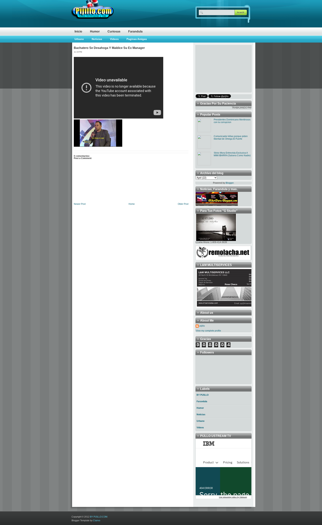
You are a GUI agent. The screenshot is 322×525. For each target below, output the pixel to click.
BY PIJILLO (203, 395)
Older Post (183, 204)
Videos (114, 39)
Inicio (78, 31)
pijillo (202, 326)
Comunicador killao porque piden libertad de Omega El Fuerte (231, 137)
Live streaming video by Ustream (233, 497)
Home (132, 204)
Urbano (79, 39)
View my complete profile (208, 330)
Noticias (97, 39)
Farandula (135, 31)
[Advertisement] (219, 68)
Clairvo (96, 520)
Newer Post (80, 204)
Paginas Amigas (137, 39)
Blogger (229, 183)
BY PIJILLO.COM (98, 516)
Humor (95, 31)
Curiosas (114, 31)
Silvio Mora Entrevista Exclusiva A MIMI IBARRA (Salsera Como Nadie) (232, 154)
